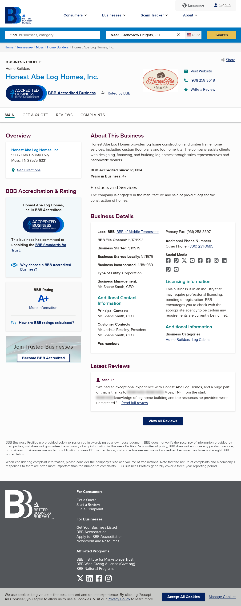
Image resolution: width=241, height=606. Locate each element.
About (188, 15)
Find (13, 35)
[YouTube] (192, 261)
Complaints (92, 115)
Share (230, 60)
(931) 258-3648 (203, 80)
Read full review (134, 402)
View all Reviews (163, 421)
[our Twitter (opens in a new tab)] (80, 580)
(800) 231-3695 (201, 246)
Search (222, 35)
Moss (40, 47)
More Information (43, 307)
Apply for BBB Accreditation (99, 536)
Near (115, 35)
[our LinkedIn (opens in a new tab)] (89, 580)
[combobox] (59, 35)
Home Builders (58, 47)
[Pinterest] (176, 261)
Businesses (111, 15)
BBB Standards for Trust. (38, 247)
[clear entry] (179, 35)
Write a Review (203, 89)
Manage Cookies (222, 596)
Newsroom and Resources (97, 541)
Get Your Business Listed (96, 527)
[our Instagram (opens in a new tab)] (108, 580)
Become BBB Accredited (43, 358)
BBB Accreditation (91, 532)
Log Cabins (201, 339)
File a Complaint (89, 509)
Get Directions (28, 170)
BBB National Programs (95, 568)
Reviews (64, 115)
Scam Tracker (152, 15)
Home (9, 47)
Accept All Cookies (183, 596)
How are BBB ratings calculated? (46, 322)
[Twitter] (184, 261)
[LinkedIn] (224, 261)
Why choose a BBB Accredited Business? (45, 267)
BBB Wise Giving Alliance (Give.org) (105, 564)
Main (10, 115)
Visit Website (201, 71)
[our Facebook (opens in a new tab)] (99, 580)
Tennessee (25, 47)
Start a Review (88, 504)
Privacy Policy (119, 599)
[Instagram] (216, 261)
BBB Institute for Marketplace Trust (104, 559)
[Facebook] (168, 261)
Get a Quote (35, 115)
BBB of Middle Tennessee (137, 231)
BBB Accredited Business (72, 93)
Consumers (73, 15)
